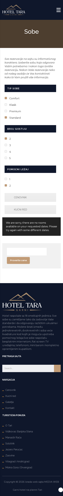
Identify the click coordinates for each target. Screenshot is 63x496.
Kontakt (9, 408)
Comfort (14, 98)
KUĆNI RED (20, 209)
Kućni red (10, 396)
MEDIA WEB (51, 481)
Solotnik (10, 443)
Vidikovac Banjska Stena (19, 431)
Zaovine (10, 455)
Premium (15, 111)
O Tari (8, 425)
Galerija (9, 402)
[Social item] (60, 490)
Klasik (12, 104)
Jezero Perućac (14, 449)
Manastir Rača (13, 437)
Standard (15, 117)
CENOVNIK (20, 197)
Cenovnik (10, 390)
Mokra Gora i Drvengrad (18, 467)
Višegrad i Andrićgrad (17, 461)
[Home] (13, 9)
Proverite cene (18, 260)
